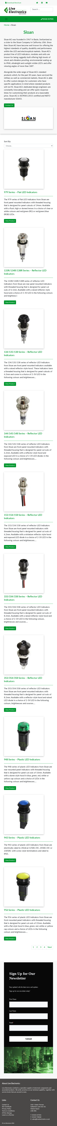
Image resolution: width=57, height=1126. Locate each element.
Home (6, 25)
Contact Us (9, 105)
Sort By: (7, 142)
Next (50, 947)
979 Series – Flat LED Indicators (20, 192)
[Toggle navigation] (6, 19)
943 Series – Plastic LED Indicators (22, 838)
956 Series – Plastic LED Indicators (22, 910)
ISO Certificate (6, 1106)
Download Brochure (13, 3)
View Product (10, 221)
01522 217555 (48, 19)
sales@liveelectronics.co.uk (41, 1119)
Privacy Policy (6, 1109)
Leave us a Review (8, 1115)
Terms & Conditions (8, 1111)
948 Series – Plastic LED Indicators (22, 759)
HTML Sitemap (7, 1113)
